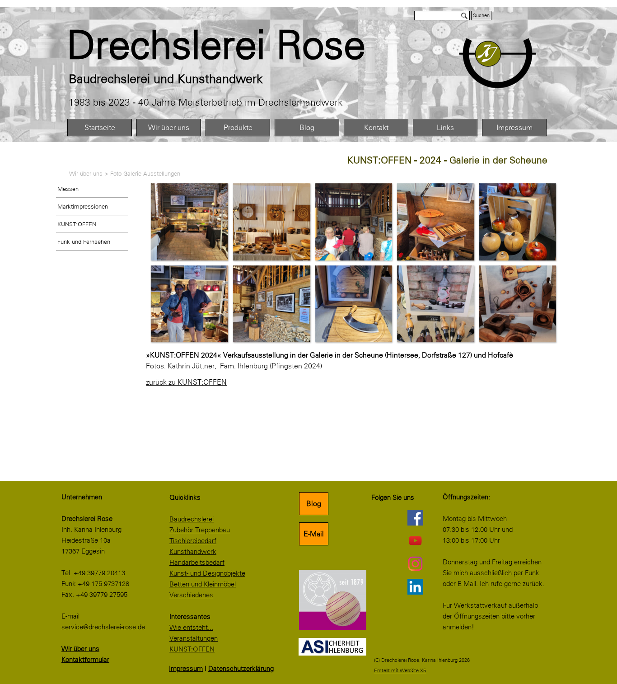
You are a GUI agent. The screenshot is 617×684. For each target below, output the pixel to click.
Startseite (99, 127)
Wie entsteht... (191, 628)
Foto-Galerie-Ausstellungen (145, 173)
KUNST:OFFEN (76, 224)
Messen (68, 188)
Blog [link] (313, 503)
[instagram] (415, 563)
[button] (189, 222)
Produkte (238, 127)
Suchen (481, 16)
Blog (306, 127)
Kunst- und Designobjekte (207, 573)
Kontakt (376, 127)
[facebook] (415, 517)
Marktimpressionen (82, 206)
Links (445, 127)
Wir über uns (168, 127)
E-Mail (314, 534)
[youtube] (415, 540)
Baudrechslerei (191, 519)
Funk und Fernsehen (83, 241)
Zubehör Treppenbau (199, 530)
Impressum (514, 127)
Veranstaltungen (193, 638)
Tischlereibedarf (192, 541)
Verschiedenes (191, 595)
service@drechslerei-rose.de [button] (103, 627)
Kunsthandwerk (192, 552)
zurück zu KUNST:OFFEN (186, 382)
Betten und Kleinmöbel (202, 584)
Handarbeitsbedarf (196, 562)
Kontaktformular (85, 660)
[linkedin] (415, 586)
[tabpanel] (236, 45)
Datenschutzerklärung (241, 669)
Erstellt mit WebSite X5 (400, 671)
